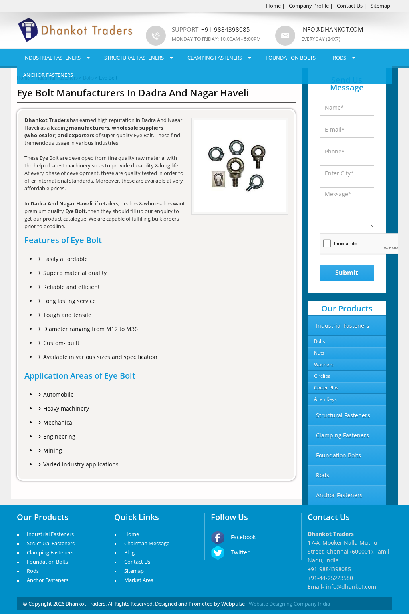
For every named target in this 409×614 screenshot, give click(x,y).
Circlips (322, 376)
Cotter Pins (326, 387)
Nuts (319, 352)
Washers (324, 364)
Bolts (319, 341)
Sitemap (380, 5)
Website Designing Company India (289, 603)
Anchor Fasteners (48, 74)
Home (273, 5)
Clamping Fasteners (214, 57)
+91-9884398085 (329, 569)
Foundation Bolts (291, 57)
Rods (339, 57)
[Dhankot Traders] (75, 46)
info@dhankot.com (332, 29)
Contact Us (350, 5)
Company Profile (309, 5)
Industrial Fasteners (52, 57)
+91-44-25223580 (330, 578)
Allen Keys (325, 399)
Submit (346, 272)
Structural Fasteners (134, 57)
